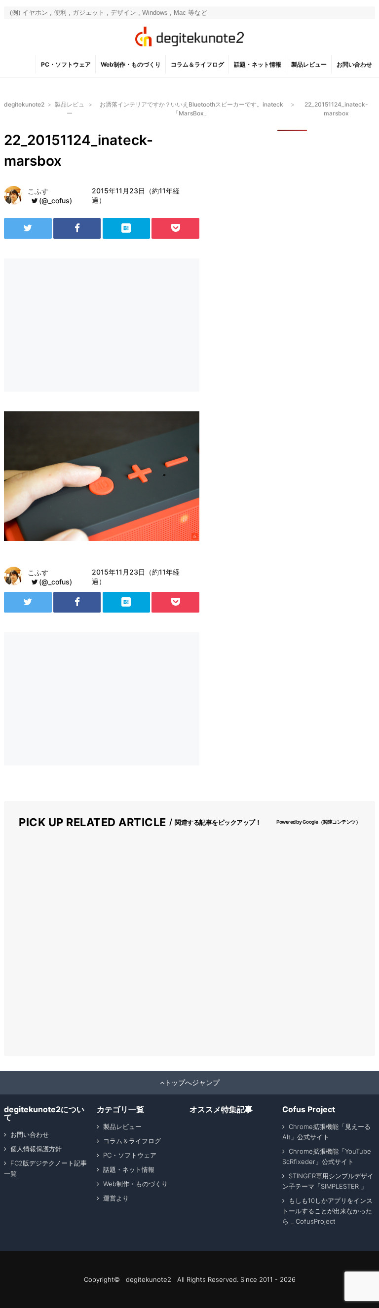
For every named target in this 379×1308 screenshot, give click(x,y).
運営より (116, 1198)
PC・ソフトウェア (66, 64)
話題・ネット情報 (257, 64)
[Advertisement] (83, 325)
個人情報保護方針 (36, 1149)
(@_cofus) (55, 200)
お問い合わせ (354, 64)
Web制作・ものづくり (131, 64)
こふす (38, 191)
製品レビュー (309, 64)
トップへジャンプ (192, 1082)
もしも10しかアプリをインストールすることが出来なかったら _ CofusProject (327, 1211)
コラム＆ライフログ (197, 64)
